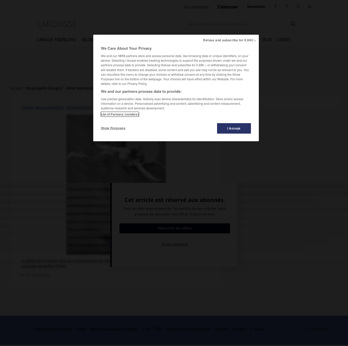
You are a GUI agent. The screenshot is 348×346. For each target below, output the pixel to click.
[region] (176, 88)
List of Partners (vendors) (120, 114)
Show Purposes (113, 128)
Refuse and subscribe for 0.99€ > (229, 40)
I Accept (233, 128)
